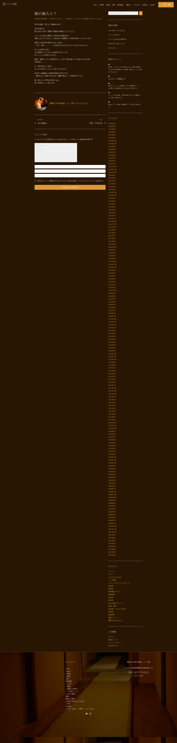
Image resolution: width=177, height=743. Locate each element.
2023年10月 (112, 172)
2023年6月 (112, 184)
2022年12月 (112, 192)
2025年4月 (112, 135)
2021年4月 (112, 244)
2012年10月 (112, 359)
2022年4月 (112, 212)
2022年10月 (112, 195)
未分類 (110, 597)
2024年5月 (112, 152)
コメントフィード (114, 643)
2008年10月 (112, 497)
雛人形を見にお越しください (116, 44)
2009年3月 (112, 483)
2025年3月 (112, 138)
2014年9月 (112, 293)
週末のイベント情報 (114, 105)
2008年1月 (112, 523)
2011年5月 (112, 408)
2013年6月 (112, 336)
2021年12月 (112, 221)
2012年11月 (112, 356)
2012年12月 (112, 354)
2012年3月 (112, 379)
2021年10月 (112, 227)
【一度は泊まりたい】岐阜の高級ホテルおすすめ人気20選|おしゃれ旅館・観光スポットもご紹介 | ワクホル (125, 69)
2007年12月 (112, 526)
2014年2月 (112, 313)
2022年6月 (112, 207)
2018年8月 (112, 253)
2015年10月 (112, 267)
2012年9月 (112, 362)
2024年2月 (112, 161)
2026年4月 (112, 123)
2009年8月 (112, 469)
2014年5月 (112, 305)
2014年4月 (112, 307)
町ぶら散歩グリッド (115, 603)
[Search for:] (123, 13)
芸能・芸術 (112, 606)
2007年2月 (112, 555)
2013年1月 (112, 351)
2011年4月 (112, 411)
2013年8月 (112, 330)
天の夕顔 (110, 79)
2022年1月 (112, 218)
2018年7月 (112, 256)
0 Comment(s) (98, 18)
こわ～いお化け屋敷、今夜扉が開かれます (120, 95)
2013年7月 (112, 333)
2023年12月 (112, 166)
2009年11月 (112, 460)
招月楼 (110, 589)
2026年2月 (112, 126)
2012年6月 (112, 371)
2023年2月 (112, 190)
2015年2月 (112, 287)
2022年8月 (112, 201)
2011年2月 (112, 417)
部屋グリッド (113, 617)
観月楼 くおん (112, 67)
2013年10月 (112, 325)
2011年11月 (112, 391)
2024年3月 (112, 158)
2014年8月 (112, 296)
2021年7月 (112, 236)
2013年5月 (112, 339)
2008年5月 (112, 512)
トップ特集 (112, 580)
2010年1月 (112, 454)
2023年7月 (112, 181)
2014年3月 (112, 310)
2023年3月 (112, 187)
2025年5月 (112, 132)
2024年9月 (112, 146)
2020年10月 (112, 247)
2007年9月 (112, 535)
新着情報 (111, 594)
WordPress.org (113, 646)
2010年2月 (112, 451)
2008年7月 (112, 506)
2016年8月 (112, 259)
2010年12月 (112, 423)
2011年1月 (112, 420)
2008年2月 (112, 520)
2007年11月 (112, 529)
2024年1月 (112, 164)
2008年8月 (112, 503)
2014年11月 (112, 290)
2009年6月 (112, 474)
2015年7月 (112, 276)
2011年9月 (112, 397)
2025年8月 (112, 129)
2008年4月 (112, 515)
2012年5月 (112, 374)
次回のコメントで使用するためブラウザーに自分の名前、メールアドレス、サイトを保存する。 (71, 181)
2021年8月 (112, 233)
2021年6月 (112, 238)
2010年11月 (112, 425)
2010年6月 (112, 440)
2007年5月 (112, 546)
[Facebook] (86, 713)
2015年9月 (112, 270)
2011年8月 (112, 400)
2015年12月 (112, 261)
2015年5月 (112, 279)
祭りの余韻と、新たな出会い (116, 31)
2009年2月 (112, 486)
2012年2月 (112, 382)
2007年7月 (112, 541)
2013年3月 (112, 345)
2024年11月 (112, 141)
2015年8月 (112, 273)
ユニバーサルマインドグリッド (119, 583)
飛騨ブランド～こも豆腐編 (116, 86)
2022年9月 (112, 198)
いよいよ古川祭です (114, 35)
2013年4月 (112, 342)
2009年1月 (112, 489)
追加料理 (111, 615)
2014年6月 (112, 302)
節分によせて (112, 48)
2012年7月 (112, 368)
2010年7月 (112, 437)
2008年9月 (112, 500)
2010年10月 (112, 428)
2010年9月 (112, 431)
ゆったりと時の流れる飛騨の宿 (117, 39)
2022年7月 (112, 204)
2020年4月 (112, 250)
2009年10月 (112, 463)
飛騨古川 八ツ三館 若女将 (130, 105)
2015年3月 (112, 284)
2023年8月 (112, 178)
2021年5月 (112, 241)
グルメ (110, 574)
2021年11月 (112, 224)
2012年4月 (112, 376)
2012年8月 (112, 365)
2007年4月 (112, 549)
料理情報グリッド (114, 592)
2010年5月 (112, 443)
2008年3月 (112, 517)
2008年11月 (112, 494)
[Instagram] (90, 713)
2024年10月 (112, 143)
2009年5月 (112, 477)
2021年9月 (112, 230)
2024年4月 (112, 155)
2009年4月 (112, 480)
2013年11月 (112, 322)
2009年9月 (112, 466)
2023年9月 (112, 175)
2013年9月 (112, 328)
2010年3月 (112, 448)
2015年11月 (112, 264)
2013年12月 (112, 319)
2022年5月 (112, 210)
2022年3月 (112, 215)
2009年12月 (112, 457)
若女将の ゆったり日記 (74, 18)
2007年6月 (112, 543)
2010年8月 (112, 434)
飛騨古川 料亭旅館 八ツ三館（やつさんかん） (50, 18)
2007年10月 (112, 532)
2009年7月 (112, 471)
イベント (111, 571)
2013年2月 (112, 348)
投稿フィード (113, 640)
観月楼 (110, 612)
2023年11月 (112, 169)
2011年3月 (112, 414)
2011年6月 (112, 405)
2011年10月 (112, 394)
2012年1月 (112, 385)
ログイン (111, 637)
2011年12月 (112, 388)
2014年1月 (112, 316)
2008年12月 (112, 492)
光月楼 (110, 586)
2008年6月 (112, 509)
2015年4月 (112, 282)
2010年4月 (112, 446)
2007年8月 (112, 538)
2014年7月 (112, 299)
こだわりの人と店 (114, 577)
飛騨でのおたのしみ (115, 620)
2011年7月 (112, 402)
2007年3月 (112, 552)
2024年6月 (112, 149)
